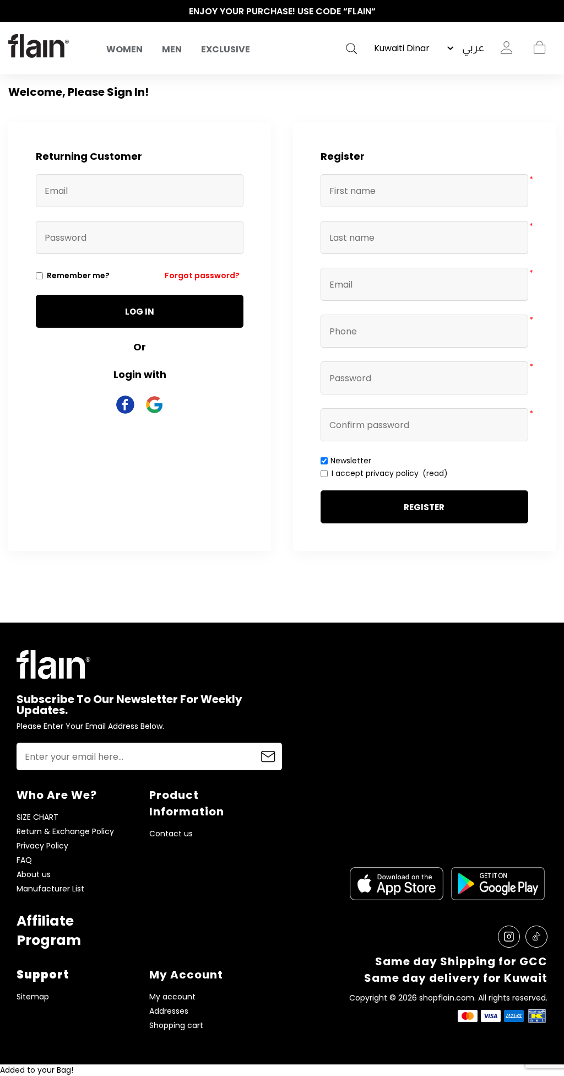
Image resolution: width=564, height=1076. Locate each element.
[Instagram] (509, 937)
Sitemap (33, 997)
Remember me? (78, 275)
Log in (139, 311)
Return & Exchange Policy (65, 831)
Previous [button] (13, 11)
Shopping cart (539, 47)
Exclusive (225, 49)
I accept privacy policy (375, 473)
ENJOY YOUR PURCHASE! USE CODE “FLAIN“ (282, 11)
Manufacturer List (50, 889)
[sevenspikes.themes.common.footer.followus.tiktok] (536, 937)
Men (172, 49)
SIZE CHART (37, 817)
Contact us (171, 834)
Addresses (168, 1011)
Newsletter (350, 460)
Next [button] (550, 11)
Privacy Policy (42, 846)
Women (124, 49)
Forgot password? (202, 275)
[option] (282, 12)
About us (34, 874)
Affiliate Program (49, 930)
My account (172, 997)
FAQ (24, 860)
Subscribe (268, 756)
